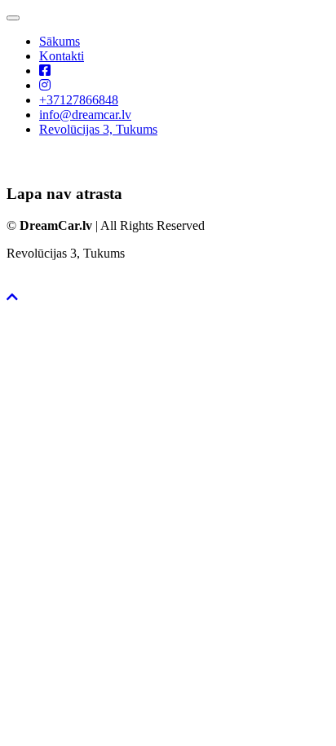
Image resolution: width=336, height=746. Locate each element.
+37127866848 (78, 100)
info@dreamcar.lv (85, 114)
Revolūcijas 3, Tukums (98, 129)
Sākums (59, 41)
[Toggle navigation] (13, 17)
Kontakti (61, 56)
